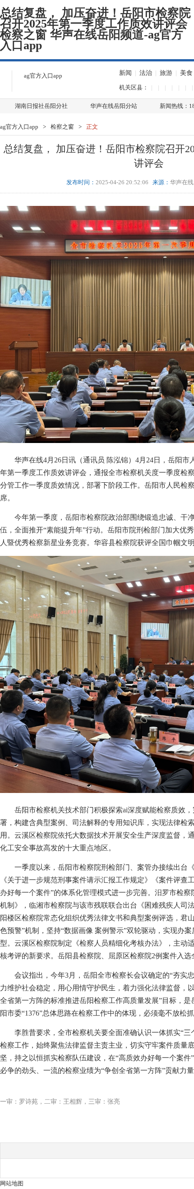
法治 (145, 73)
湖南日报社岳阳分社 (41, 106)
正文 (92, 126)
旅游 (166, 73)
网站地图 (11, 1183)
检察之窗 (62, 126)
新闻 (125, 73)
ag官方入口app (43, 75)
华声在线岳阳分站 (113, 106)
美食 (186, 73)
